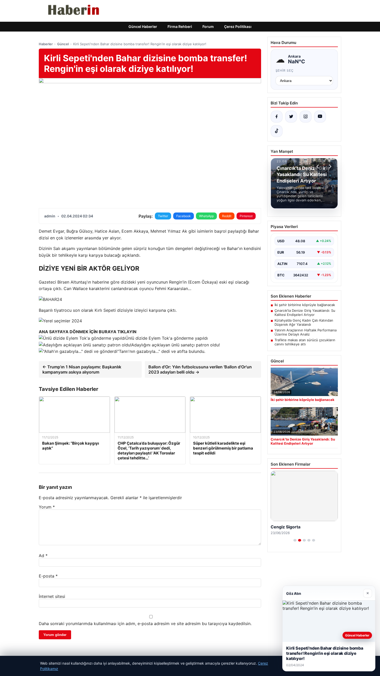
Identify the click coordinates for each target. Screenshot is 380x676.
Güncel (63, 44)
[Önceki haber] (318, 166)
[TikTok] (277, 131)
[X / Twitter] (291, 117)
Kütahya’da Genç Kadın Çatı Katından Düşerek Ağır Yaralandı (304, 322)
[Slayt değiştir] (295, 540)
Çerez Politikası (238, 26)
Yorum (47, 507)
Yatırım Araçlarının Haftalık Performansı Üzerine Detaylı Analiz (306, 332)
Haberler (46, 44)
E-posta (48, 576)
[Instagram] (305, 117)
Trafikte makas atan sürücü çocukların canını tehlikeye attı (305, 342)
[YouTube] (320, 117)
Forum (208, 26)
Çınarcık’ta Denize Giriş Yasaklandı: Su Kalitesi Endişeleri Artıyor (305, 312)
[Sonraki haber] (329, 166)
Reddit (226, 216)
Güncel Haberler (142, 26)
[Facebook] (277, 117)
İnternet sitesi (52, 596)
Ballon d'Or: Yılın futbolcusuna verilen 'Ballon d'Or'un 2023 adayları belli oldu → (200, 369)
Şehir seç (285, 70)
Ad (43, 555)
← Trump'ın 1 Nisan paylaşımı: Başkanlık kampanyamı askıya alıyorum (81, 369)
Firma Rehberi (180, 26)
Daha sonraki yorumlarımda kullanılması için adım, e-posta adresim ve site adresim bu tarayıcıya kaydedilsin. (145, 623)
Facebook (183, 216)
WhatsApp (206, 216)
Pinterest (246, 216)
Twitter (163, 216)
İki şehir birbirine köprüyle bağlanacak (305, 305)
